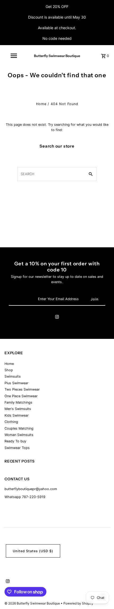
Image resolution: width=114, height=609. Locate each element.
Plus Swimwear (16, 383)
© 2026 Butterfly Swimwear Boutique (33, 603)
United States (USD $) (33, 551)
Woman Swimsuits (19, 435)
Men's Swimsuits (18, 409)
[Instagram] (57, 317)
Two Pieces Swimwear (22, 389)
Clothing (11, 422)
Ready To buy (15, 441)
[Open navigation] (14, 55)
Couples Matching (19, 428)
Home (41, 104)
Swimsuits (13, 376)
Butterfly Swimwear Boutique (57, 56)
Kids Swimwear (17, 415)
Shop (9, 370)
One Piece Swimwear (21, 396)
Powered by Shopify (78, 603)
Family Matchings (18, 402)
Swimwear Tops (17, 448)
